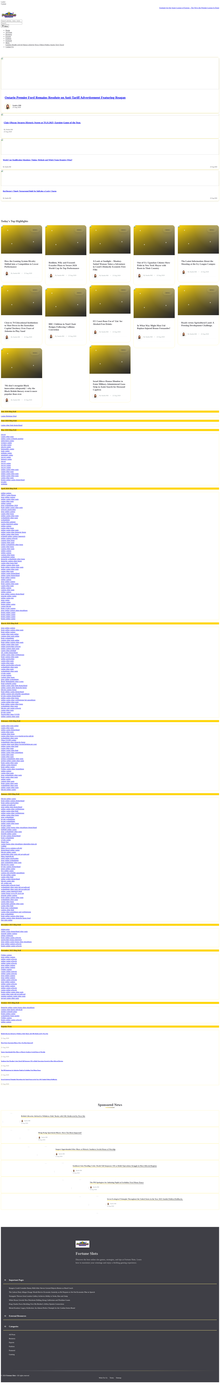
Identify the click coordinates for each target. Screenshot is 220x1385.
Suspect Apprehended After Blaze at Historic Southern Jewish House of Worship (23, 1052)
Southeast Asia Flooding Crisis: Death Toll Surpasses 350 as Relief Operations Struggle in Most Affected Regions (32, 1061)
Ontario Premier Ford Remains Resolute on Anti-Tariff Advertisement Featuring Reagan (65, 97)
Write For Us (103, 1378)
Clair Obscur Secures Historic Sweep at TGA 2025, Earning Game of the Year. (42, 122)
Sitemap (118, 1378)
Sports (52, 45)
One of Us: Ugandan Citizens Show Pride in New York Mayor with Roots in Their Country (153, 265)
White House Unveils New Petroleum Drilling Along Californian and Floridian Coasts (39, 1300)
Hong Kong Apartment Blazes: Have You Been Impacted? (17, 1042)
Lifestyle (31, 45)
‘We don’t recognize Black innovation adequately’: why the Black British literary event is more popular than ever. (20, 389)
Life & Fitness (22, 45)
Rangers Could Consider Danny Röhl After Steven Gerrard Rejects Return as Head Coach (41, 1288)
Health (14, 45)
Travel (61, 45)
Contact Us (10, 47)
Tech (57, 45)
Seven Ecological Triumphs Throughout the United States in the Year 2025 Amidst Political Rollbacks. (29, 1079)
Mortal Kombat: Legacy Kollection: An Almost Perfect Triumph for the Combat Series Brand (42, 1308)
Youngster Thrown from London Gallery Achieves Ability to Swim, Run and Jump (38, 1296)
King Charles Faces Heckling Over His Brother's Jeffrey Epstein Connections (36, 1304)
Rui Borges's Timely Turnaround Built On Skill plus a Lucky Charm (29, 191)
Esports (8, 37)
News (37, 45)
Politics (47, 45)
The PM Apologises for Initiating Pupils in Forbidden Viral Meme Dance (21, 1070)
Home (8, 30)
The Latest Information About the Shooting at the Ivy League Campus (198, 262)
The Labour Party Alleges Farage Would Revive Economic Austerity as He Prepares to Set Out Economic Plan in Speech (52, 1292)
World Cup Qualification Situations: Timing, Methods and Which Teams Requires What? (37, 160)
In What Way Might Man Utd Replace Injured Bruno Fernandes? (153, 327)
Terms (112, 1378)
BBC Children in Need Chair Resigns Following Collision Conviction (62, 327)
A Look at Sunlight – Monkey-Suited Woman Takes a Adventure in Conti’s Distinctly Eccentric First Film (109, 265)
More (8, 43)
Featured (9, 41)
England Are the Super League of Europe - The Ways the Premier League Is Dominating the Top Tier (168, 8)
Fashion (8, 39)
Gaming (9, 45)
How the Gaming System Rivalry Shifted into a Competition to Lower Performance (21, 264)
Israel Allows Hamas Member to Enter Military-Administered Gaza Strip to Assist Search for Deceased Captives (109, 385)
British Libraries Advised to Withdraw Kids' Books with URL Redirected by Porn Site (24, 1033)
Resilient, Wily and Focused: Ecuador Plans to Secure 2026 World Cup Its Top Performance (64, 265)
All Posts (9, 32)
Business (9, 34)
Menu (6, 26)
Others (42, 45)
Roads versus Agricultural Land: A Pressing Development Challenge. (197, 324)
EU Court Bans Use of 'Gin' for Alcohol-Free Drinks (107, 322)
